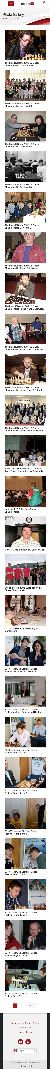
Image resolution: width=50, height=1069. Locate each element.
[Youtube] (20, 1041)
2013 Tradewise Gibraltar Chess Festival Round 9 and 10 (21, 751)
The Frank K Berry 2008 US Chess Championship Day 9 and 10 (22, 64)
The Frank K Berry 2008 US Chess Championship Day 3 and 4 (22, 185)
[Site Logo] (27, 3)
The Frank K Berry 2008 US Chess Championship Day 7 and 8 (22, 104)
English (21, 1050)
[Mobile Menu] (11, 3)
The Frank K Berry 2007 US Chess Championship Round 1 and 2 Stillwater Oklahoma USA (24, 431)
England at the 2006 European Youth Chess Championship (23, 589)
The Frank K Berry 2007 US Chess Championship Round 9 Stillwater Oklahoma (22, 268)
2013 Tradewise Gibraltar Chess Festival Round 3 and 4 (21, 873)
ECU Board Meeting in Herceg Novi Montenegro (22, 629)
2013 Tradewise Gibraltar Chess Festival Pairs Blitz (21, 994)
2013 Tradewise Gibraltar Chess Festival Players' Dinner (21, 954)
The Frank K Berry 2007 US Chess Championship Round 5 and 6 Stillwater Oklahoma (24, 349)
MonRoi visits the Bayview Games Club (24, 549)
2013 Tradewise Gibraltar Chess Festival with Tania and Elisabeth (21, 670)
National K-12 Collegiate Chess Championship (20, 510)
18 (30, 1005)
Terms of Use (25, 1027)
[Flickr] (28, 1041)
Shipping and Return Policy (25, 1023)
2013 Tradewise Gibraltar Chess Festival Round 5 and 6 (21, 832)
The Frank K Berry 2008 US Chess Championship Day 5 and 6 (22, 145)
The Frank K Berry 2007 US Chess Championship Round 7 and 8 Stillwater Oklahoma (24, 309)
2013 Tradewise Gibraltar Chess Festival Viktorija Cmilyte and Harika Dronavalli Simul (23, 712)
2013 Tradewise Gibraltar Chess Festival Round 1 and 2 (21, 913)
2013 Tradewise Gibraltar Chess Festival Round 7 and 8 (21, 791)
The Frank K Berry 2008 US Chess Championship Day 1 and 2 (22, 226)
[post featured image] (26, 44)
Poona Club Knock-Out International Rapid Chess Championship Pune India (24, 469)
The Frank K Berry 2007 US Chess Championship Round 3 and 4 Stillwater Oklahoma (24, 390)
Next (35, 1005)
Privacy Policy (25, 1032)
